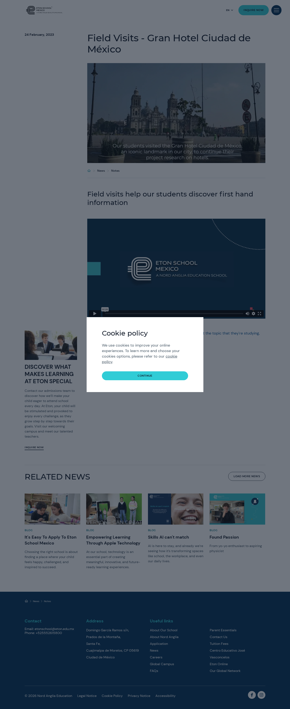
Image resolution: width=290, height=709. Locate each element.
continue (145, 375)
